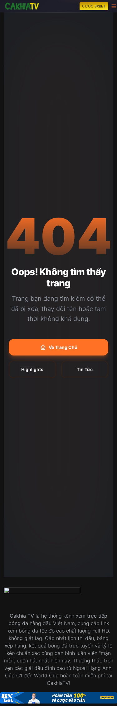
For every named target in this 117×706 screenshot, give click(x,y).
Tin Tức (85, 369)
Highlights (32, 369)
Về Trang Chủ (63, 347)
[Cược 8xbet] (58, 698)
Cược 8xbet (94, 6)
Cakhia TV (22, 616)
